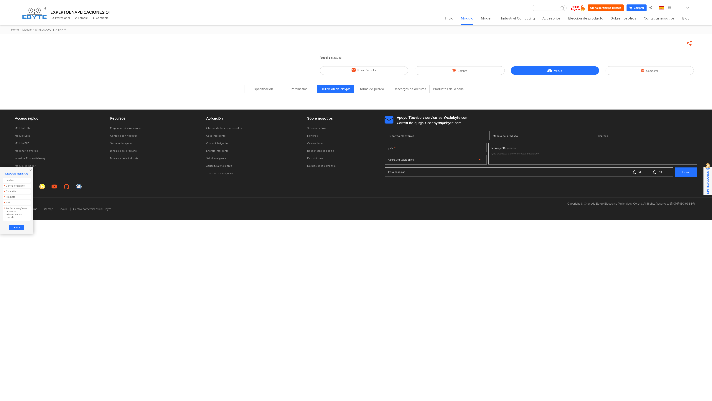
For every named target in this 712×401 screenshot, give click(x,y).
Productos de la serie (448, 89)
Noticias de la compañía (321, 166)
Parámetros (299, 89)
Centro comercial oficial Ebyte (92, 209)
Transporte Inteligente (219, 173)
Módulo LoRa (23, 128)
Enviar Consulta (364, 70)
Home (15, 29)
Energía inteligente (217, 151)
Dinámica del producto (123, 151)
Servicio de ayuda (121, 143)
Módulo (467, 18)
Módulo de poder (25, 166)
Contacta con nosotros (124, 136)
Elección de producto (585, 18)
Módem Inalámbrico (26, 151)
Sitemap (48, 209)
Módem (487, 18)
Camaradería (315, 143)
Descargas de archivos (409, 89)
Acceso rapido (27, 118)
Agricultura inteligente (219, 166)
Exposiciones (315, 158)
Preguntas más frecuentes (125, 128)
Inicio (449, 18)
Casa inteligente (216, 136)
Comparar (649, 70)
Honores (312, 136)
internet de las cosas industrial (224, 128)
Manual (555, 70)
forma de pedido (372, 89)
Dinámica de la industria (124, 158)
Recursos (118, 118)
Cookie (63, 209)
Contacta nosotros (659, 18)
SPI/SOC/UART (44, 29)
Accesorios (551, 18)
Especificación (263, 89)
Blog (686, 18)
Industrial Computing (518, 18)
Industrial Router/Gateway (30, 158)
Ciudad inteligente (217, 143)
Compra (459, 70)
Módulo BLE (22, 143)
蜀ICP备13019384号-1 (683, 203)
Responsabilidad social (320, 151)
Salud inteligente (216, 158)
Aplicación (214, 118)
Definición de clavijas (335, 89)
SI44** (62, 29)
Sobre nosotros (623, 18)
